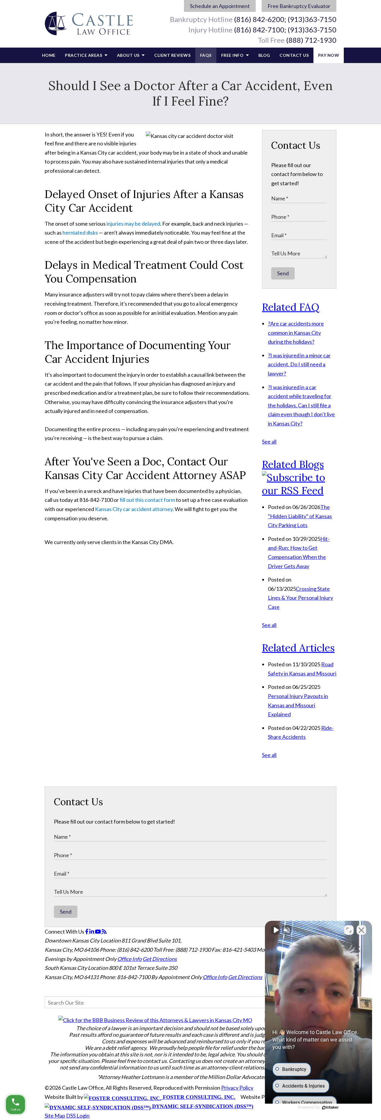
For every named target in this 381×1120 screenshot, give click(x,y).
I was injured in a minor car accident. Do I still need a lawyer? (299, 364)
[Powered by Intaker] (330, 1107)
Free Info (233, 55)
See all (269, 441)
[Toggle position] (349, 930)
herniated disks (80, 232)
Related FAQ (290, 307)
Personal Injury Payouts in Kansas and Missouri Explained (298, 705)
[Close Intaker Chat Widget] (361, 930)
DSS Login (78, 1115)
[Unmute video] (275, 930)
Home (49, 55)
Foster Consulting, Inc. (198, 1097)
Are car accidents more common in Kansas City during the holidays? (296, 332)
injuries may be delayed (133, 223)
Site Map (55, 1115)
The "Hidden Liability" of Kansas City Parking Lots (300, 516)
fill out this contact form (147, 500)
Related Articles (298, 647)
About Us (129, 55)
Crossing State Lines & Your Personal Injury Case (300, 597)
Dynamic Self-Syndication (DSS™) (202, 1106)
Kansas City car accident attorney (134, 509)
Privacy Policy (237, 1087)
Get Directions (160, 959)
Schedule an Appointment (220, 6)
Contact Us (294, 55)
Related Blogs (293, 464)
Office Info (129, 959)
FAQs (206, 55)
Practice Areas (84, 55)
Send (283, 273)
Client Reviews (172, 55)
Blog (264, 55)
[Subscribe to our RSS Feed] (299, 490)
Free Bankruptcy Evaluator (299, 6)
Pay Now (328, 55)
